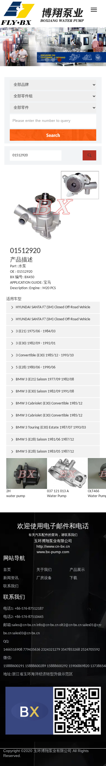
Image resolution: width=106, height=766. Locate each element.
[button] (47, 60)
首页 (7, 570)
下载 (73, 578)
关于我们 (44, 570)
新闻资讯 (10, 578)
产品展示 (77, 570)
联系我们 (10, 586)
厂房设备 (44, 578)
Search (53, 135)
